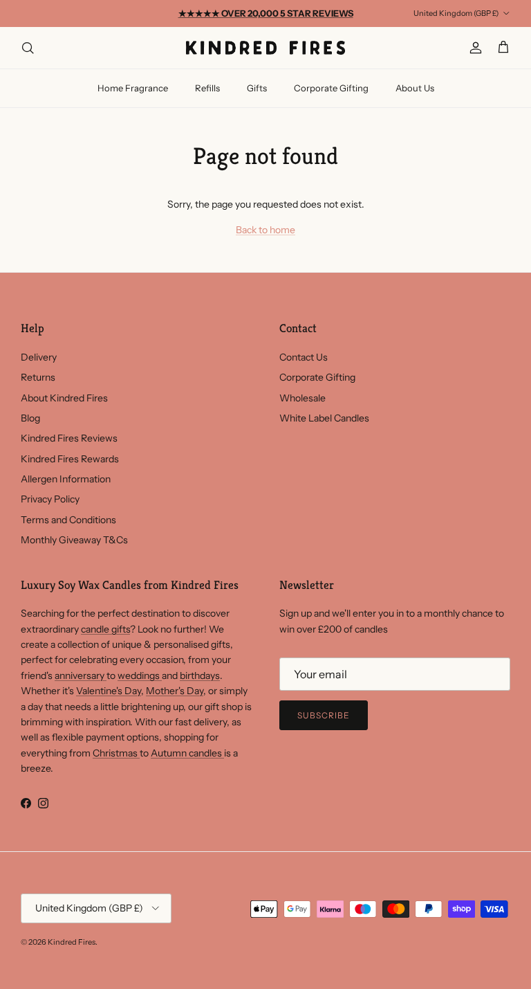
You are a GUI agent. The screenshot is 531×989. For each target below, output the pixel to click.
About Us (414, 87)
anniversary (80, 675)
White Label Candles (324, 418)
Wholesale (302, 398)
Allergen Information (66, 479)
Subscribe (323, 715)
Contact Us (303, 357)
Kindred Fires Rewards (70, 459)
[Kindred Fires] (265, 48)
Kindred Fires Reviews (69, 438)
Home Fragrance (132, 87)
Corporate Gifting (331, 87)
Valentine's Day (108, 690)
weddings (140, 675)
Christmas (116, 753)
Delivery (39, 357)
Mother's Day (174, 690)
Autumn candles (187, 753)
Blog (30, 418)
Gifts (257, 87)
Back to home (265, 230)
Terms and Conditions (68, 520)
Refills (207, 87)
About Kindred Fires (64, 398)
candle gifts (105, 629)
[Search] (28, 48)
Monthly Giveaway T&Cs (74, 540)
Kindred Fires (71, 942)
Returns (38, 377)
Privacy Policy (50, 499)
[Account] (473, 48)
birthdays (200, 675)
